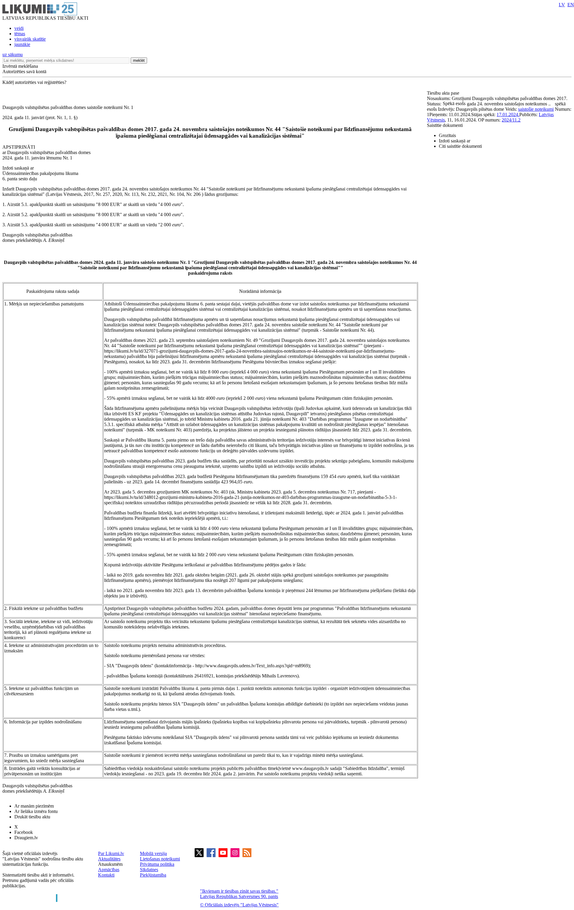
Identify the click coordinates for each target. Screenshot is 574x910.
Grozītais (447, 135)
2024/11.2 (511, 119)
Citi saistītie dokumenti (460, 146)
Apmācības (108, 869)
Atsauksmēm (110, 864)
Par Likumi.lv (111, 853)
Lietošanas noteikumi (160, 858)
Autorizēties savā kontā (24, 71)
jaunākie (22, 44)
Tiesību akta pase (443, 93)
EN (570, 4)
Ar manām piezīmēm (34, 805)
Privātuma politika (157, 864)
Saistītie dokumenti (445, 125)
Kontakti (106, 874)
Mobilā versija (153, 853)
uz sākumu (12, 54)
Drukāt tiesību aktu (32, 816)
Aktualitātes (109, 858)
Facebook (23, 832)
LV (562, 4)
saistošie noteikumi (536, 109)
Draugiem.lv (26, 837)
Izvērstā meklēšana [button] (20, 66)
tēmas (19, 33)
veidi (19, 28)
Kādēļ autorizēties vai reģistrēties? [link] (34, 82)
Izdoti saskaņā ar (454, 140)
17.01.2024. (508, 114)
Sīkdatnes (149, 869)
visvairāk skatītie (30, 38)
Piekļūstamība (153, 874)
